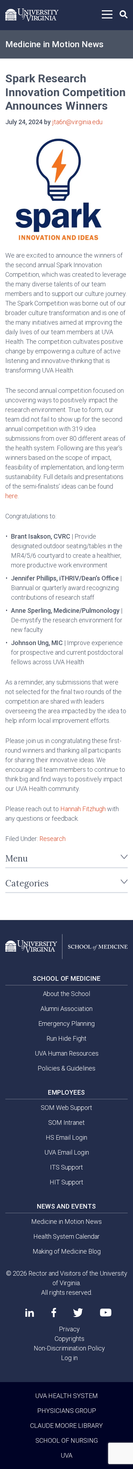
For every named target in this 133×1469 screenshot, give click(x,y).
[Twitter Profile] (78, 1312)
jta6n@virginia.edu (77, 122)
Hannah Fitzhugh (83, 809)
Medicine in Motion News (54, 44)
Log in (69, 1357)
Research (52, 838)
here (11, 496)
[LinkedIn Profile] (29, 1312)
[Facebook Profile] (53, 1312)
